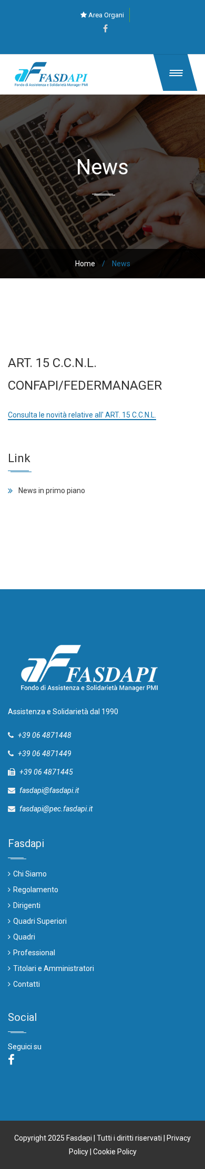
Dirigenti (26, 905)
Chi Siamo (30, 874)
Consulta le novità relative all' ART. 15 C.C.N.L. (82, 415)
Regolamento (35, 889)
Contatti (26, 984)
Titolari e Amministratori (53, 968)
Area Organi (105, 15)
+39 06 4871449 (44, 753)
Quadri (24, 937)
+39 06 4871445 (46, 772)
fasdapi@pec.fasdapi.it (56, 809)
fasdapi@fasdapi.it (49, 790)
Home (85, 263)
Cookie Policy (115, 1151)
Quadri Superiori (40, 921)
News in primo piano (51, 490)
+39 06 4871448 (44, 735)
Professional (34, 952)
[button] (175, 72)
